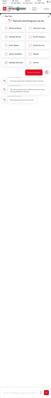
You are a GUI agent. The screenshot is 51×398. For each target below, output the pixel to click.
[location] (47, 2)
